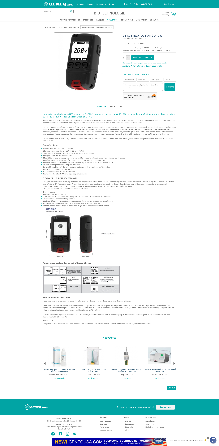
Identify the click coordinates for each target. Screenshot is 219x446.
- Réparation (129, 427)
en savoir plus (157, 66)
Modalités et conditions (154, 427)
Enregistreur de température (69, 27)
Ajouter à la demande (142, 58)
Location (154, 20)
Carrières (103, 424)
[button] (213, 440)
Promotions (127, 20)
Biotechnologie (109, 13)
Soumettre (170, 87)
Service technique (129, 421)
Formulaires (150, 421)
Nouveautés (113, 20)
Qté (124, 58)
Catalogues (149, 424)
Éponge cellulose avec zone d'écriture (93, 370)
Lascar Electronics (50, 27)
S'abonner (165, 407)
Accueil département (70, 20)
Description (101, 107)
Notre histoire (105, 421)
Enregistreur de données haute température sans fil (126, 370)
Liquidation (141, 20)
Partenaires (104, 427)
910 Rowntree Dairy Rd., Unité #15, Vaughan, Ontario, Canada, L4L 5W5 (64, 426)
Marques (100, 20)
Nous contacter (106, 430)
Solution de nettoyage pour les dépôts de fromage (59, 370)
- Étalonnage (129, 424)
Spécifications (116, 107)
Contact (111, 4)
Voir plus (171, 388)
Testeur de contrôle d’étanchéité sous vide (160, 370)
